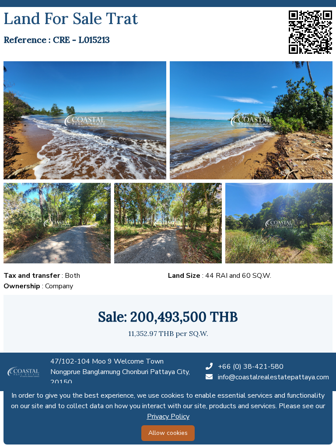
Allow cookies (168, 433)
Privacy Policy (168, 416)
